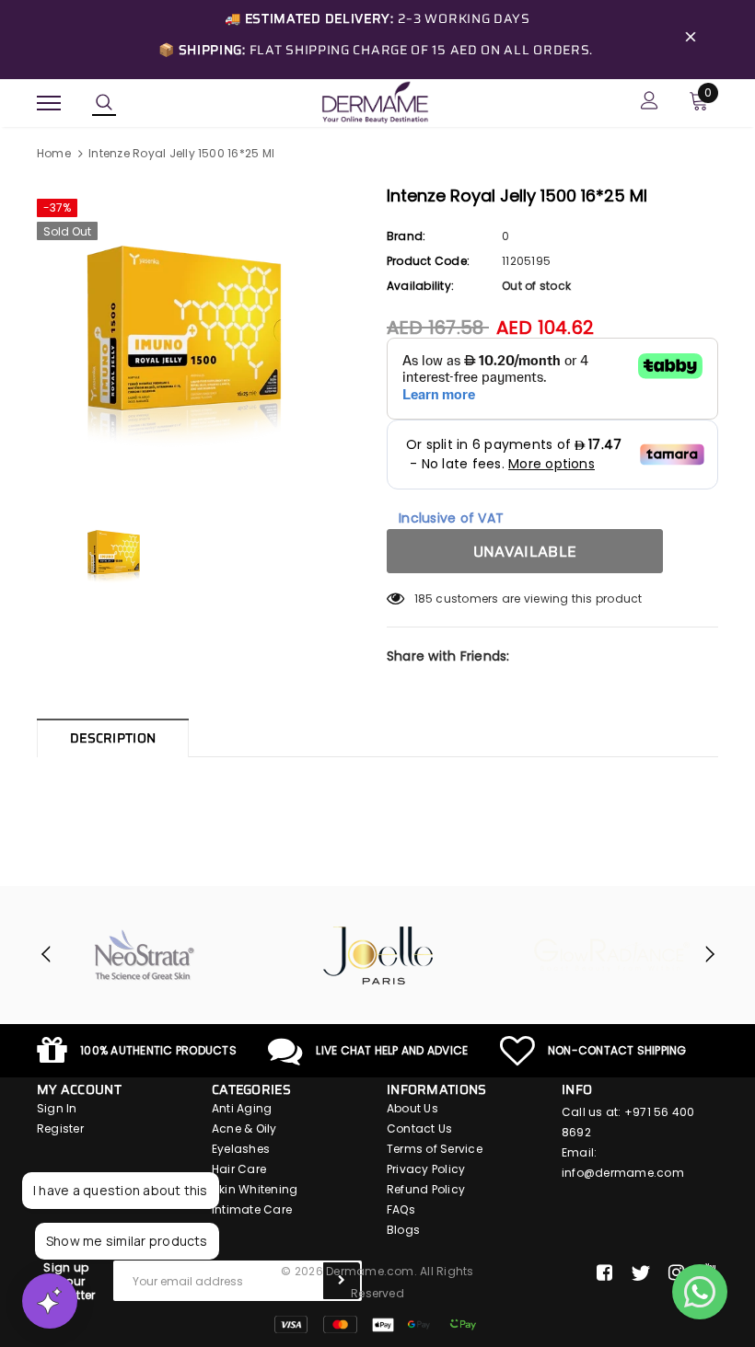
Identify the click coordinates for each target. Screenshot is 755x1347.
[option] (202, 338)
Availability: (420, 286)
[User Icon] (649, 102)
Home (54, 153)
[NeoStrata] (144, 955)
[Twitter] (640, 1273)
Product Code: (428, 261)
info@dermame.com (623, 1172)
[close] (690, 39)
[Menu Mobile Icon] (49, 102)
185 (424, 598)
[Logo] (374, 101)
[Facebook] (604, 1273)
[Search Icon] (104, 103)
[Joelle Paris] (378, 955)
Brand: (406, 236)
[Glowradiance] (612, 955)
